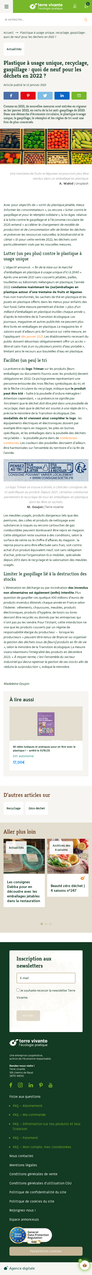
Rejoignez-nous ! (22, 1210)
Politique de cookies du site (31, 1201)
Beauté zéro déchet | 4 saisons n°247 (68, 888)
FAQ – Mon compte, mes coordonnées (42, 1147)
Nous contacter (21, 1156)
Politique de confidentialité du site (37, 1192)
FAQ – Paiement (25, 1138)
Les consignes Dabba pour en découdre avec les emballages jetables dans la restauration (23, 891)
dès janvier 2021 (32, 336)
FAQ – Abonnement (27, 1106)
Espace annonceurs (24, 1219)
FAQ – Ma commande (29, 1115)
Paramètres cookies (46, 1251)
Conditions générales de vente (33, 1174)
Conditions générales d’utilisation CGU (40, 1183)
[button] (42, 924)
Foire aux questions (25, 1096)
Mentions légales (23, 1165)
